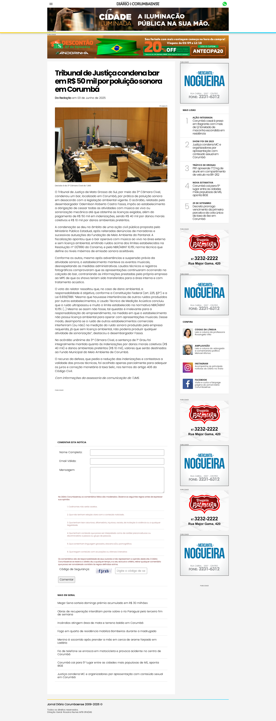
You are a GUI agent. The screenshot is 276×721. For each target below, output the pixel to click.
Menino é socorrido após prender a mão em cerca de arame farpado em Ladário (107, 641)
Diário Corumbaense (138, 4)
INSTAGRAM (201, 363)
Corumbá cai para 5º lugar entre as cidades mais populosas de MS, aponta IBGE (108, 664)
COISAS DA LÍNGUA (205, 329)
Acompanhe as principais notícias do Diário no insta (209, 367)
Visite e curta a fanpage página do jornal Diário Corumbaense (208, 385)
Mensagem (67, 470)
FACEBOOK (201, 379)
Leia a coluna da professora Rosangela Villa (210, 333)
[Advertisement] (111, 413)
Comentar (66, 579)
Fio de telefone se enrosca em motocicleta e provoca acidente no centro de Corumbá (109, 652)
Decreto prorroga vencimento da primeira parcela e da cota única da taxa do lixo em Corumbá (208, 212)
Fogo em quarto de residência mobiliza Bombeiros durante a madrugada (106, 631)
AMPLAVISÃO (202, 345)
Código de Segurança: (74, 569)
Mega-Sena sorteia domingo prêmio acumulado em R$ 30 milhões (102, 603)
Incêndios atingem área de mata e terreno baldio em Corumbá (100, 623)
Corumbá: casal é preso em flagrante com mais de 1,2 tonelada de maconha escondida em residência (209, 127)
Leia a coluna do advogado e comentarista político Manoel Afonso (210, 351)
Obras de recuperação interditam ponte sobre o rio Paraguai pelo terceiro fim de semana (109, 612)
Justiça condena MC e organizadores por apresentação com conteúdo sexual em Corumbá (110, 675)
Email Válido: (67, 461)
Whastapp (225, 4)
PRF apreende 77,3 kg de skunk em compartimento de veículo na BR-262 (209, 171)
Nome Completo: (70, 452)
